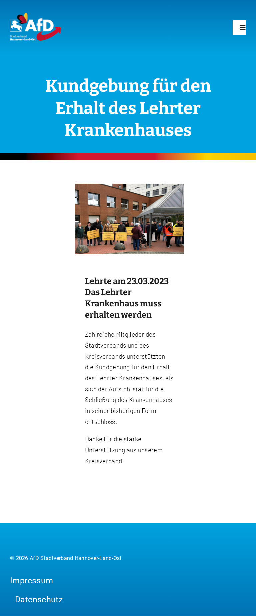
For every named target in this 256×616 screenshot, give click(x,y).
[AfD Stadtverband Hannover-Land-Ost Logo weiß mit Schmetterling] (36, 15)
